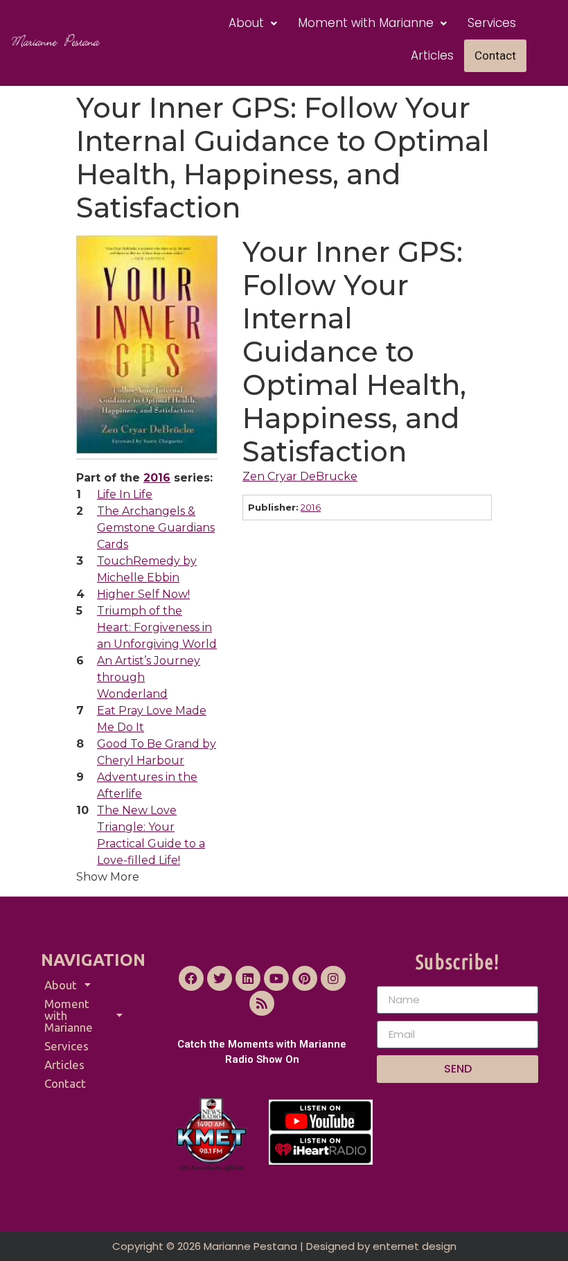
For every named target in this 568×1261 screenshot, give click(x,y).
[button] (252, 23)
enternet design (414, 1246)
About (246, 23)
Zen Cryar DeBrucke (299, 476)
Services (492, 23)
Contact (495, 55)
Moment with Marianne (366, 23)
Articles (432, 55)
